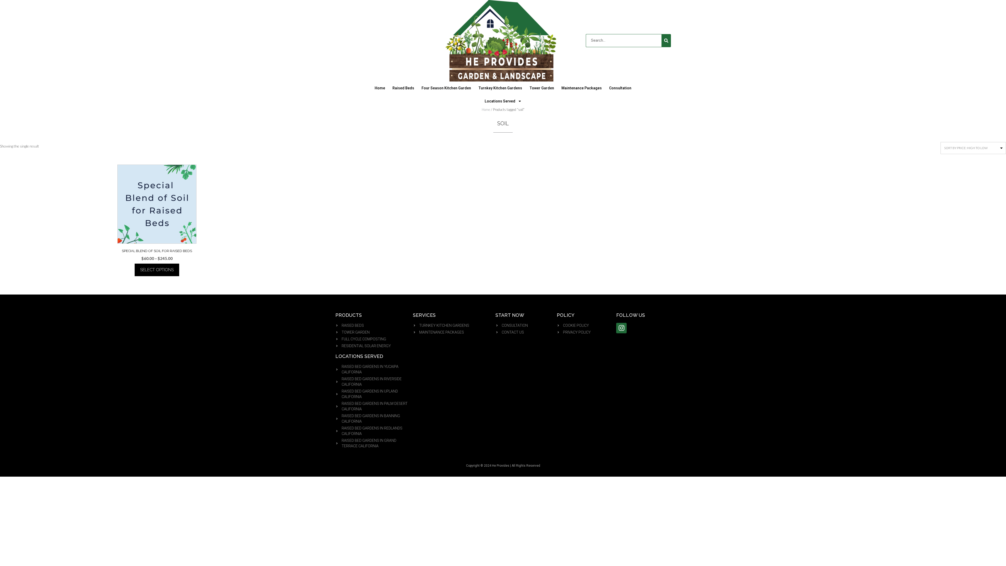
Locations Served (500, 101)
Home (380, 88)
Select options (157, 269)
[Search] (666, 40)
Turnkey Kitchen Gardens (500, 88)
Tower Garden (541, 88)
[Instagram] (621, 328)
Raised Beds (403, 88)
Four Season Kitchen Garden (446, 88)
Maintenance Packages (581, 88)
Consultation (620, 88)
